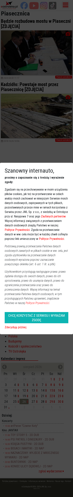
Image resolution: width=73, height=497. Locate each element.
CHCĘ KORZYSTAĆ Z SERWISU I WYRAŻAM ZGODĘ (36, 318)
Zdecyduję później (15, 327)
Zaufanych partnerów (53, 216)
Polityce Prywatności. (38, 303)
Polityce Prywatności (17, 230)
